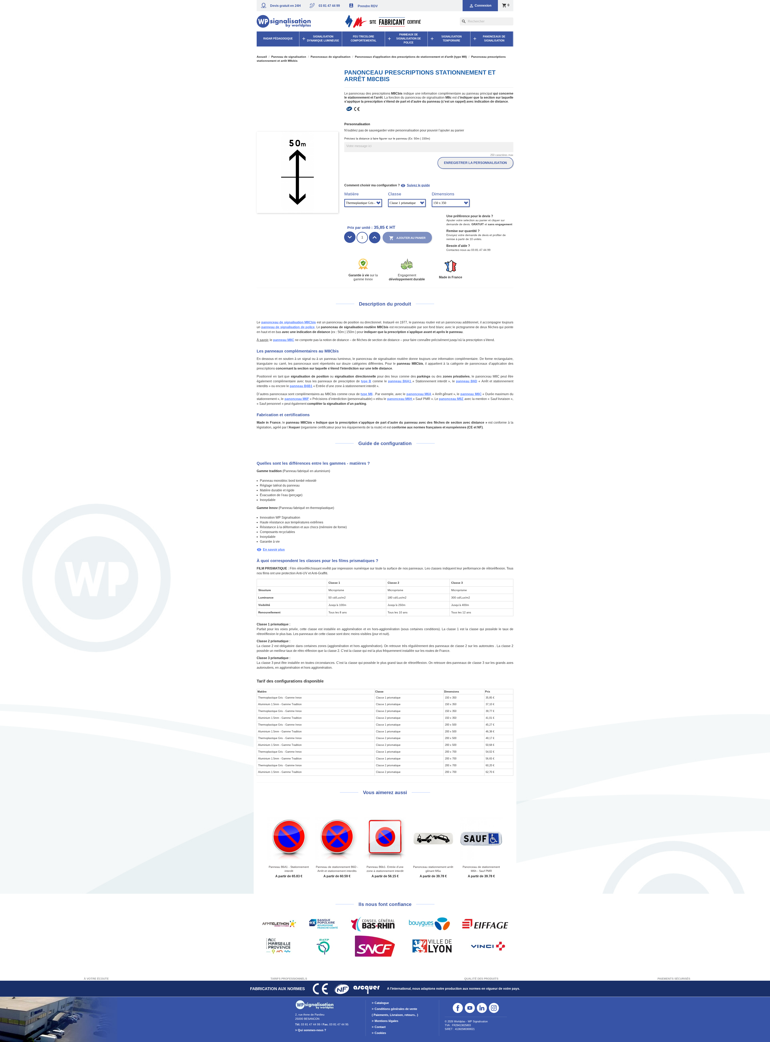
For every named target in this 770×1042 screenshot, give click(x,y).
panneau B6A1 (400, 381)
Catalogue (382, 1003)
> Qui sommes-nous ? (310, 1030)
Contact (380, 1027)
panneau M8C (283, 340)
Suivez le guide (415, 185)
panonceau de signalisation (288, 322)
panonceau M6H (400, 399)
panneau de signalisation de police (288, 327)
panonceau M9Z (451, 399)
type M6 (367, 394)
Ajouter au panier (407, 238)
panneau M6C (471, 394)
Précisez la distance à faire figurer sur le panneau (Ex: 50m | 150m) (387, 138)
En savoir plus (271, 549)
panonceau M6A (419, 394)
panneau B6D (466, 381)
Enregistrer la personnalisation (475, 163)
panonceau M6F (297, 399)
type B (366, 381)
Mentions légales (386, 1021)
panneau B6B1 (301, 386)
